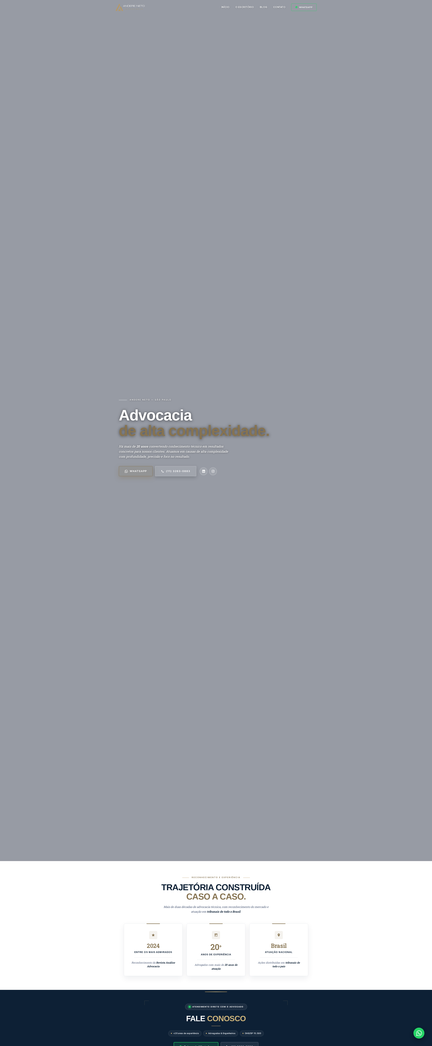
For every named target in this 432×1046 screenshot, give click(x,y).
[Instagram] (213, 471)
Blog (263, 7)
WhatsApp (306, 7)
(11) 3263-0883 (178, 471)
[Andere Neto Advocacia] (130, 7)
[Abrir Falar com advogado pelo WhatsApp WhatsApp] (418, 1033)
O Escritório (244, 7)
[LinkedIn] (203, 471)
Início (225, 7)
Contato (279, 7)
